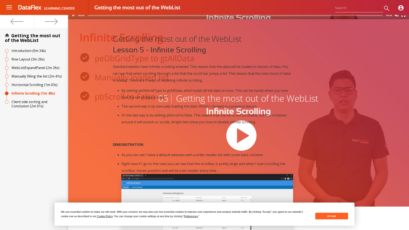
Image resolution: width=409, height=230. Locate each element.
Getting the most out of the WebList (32, 38)
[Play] (74, 15)
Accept (331, 216)
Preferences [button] (191, 216)
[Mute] (397, 15)
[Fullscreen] (403, 15)
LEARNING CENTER (59, 8)
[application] (238, 17)
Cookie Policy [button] (105, 216)
